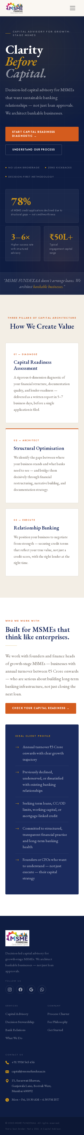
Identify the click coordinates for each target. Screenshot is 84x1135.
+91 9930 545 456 (23, 1062)
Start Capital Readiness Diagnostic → (33, 134)
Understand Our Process (33, 149)
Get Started (55, 1030)
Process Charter (58, 1014)
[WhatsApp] (42, 989)
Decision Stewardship (19, 1022)
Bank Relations (15, 1030)
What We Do (13, 1038)
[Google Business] (31, 989)
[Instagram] (9, 989)
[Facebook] (20, 989)
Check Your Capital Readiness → (40, 708)
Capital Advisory (16, 1014)
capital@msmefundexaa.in (28, 1071)
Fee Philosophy (57, 1022)
